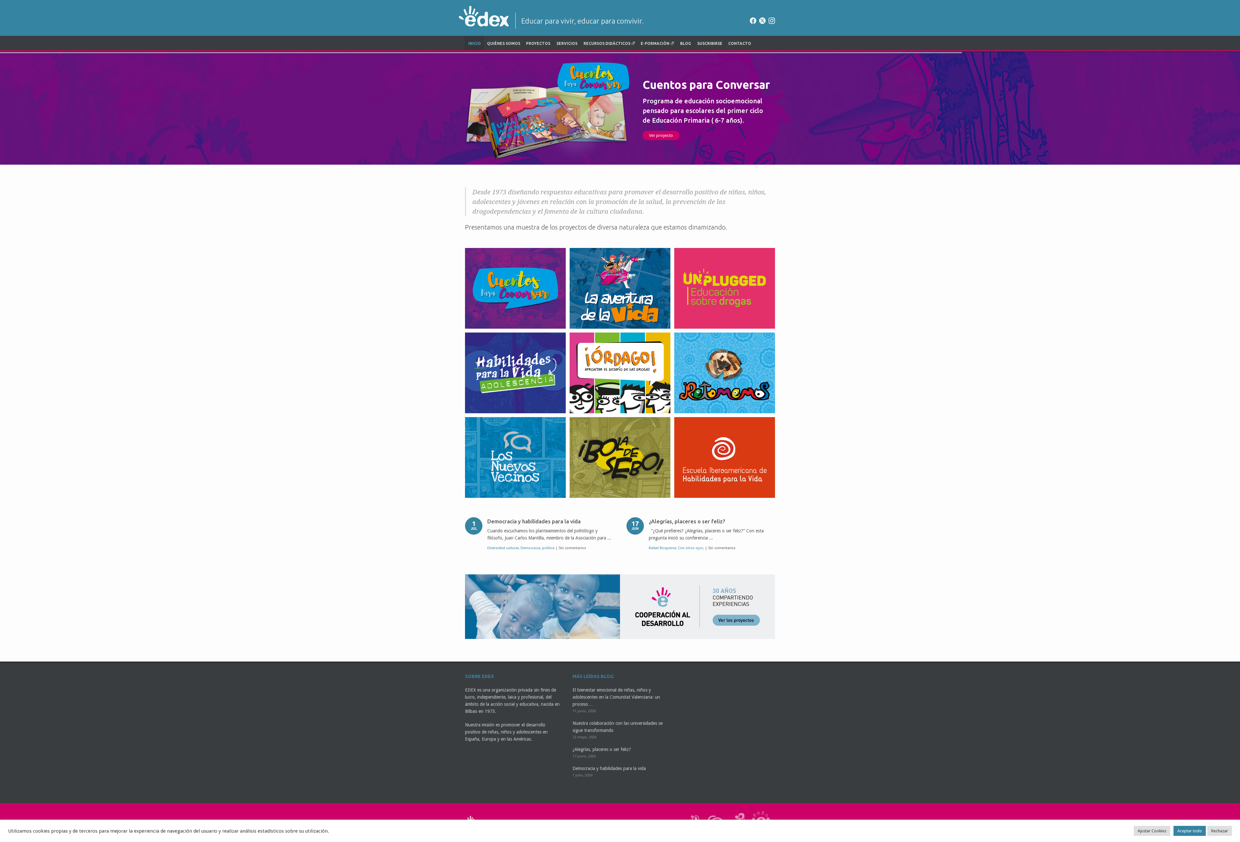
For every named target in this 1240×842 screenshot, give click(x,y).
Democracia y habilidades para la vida (534, 521)
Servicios (566, 43)
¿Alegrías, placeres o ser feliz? (687, 521)
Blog (685, 43)
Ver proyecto (684, 135)
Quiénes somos (503, 43)
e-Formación (655, 43)
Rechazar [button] (1219, 830)
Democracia (530, 548)
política (548, 548)
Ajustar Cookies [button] (1152, 830)
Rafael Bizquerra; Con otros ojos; (676, 548)
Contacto (739, 43)
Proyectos (538, 43)
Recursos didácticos (607, 43)
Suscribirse (709, 43)
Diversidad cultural (503, 548)
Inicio (474, 43)
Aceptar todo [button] (1189, 830)
